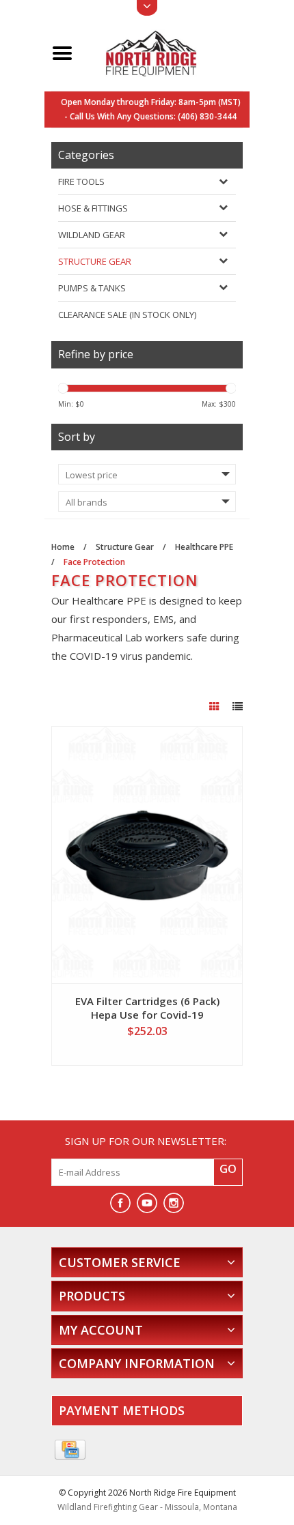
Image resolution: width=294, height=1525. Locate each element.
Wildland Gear (91, 235)
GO (228, 1168)
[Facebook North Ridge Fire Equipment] (120, 1203)
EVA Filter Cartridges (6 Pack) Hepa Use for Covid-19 (147, 1007)
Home (63, 547)
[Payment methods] (70, 1450)
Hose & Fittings (93, 208)
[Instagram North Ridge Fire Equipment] (173, 1203)
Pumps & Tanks (92, 288)
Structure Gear (94, 261)
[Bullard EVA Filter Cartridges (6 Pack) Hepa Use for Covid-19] (147, 855)
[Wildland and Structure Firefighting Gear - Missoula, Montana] (163, 52)
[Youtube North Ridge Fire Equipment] (147, 1203)
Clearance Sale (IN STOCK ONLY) (127, 314)
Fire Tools (81, 181)
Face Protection (94, 562)
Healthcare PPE (204, 547)
